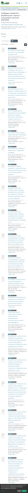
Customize (3, 491)
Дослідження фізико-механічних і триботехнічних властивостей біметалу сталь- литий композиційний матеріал (17, 170)
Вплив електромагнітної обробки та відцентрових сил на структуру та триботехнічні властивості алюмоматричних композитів (17, 93)
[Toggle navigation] (26, 3)
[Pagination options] (25, 44)
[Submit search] (17, 3)
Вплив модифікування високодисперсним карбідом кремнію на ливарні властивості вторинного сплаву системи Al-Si (17, 115)
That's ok (24, 491)
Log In (21, 3)
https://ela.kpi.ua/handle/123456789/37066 (12, 24)
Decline (19, 491)
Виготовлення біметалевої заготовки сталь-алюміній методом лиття (16, 52)
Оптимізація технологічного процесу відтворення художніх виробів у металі (16, 282)
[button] (19, 3)
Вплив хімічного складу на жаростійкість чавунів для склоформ (16, 150)
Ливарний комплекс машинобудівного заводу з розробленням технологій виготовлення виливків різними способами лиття (16, 240)
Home (2, 8)
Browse (15, 41)
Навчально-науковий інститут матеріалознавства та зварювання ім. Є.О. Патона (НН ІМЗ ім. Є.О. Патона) (12, 8)
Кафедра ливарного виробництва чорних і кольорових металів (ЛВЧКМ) (9, 9)
